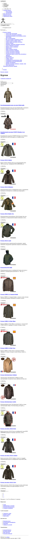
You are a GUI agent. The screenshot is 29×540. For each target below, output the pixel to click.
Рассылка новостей (7, 533)
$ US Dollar (6, 5)
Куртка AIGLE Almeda (6, 160)
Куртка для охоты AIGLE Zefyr (8, 482)
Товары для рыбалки (10, 62)
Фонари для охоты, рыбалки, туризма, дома (16, 63)
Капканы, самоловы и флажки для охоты (15, 44)
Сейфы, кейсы (9, 58)
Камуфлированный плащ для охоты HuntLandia (12, 105)
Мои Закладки (6, 532)
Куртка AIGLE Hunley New (7, 213)
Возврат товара (6, 514)
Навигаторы (9, 48)
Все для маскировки (10, 38)
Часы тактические (10, 64)
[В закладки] (6, 249)
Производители (6, 521)
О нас (4, 504)
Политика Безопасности (8, 506)
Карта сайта (6, 515)
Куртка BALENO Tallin (6, 267)
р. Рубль (5, 6)
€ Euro (5, 3)
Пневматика (9, 56)
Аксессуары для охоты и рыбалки (13, 34)
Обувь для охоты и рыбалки (12, 50)
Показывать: (3, 84)
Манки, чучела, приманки (12, 46)
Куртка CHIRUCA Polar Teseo (8, 348)
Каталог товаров (7, 32)
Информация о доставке (8, 505)
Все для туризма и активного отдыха (14, 39)
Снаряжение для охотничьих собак (14, 60)
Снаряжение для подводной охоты (14, 61)
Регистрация (9, 11)
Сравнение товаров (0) (6, 78)
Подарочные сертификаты (9, 522)
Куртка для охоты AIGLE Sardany (9, 455)
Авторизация (9, 12)
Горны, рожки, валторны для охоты (14, 41)
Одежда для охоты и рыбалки (12, 51)
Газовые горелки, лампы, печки (13, 40)
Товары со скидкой (7, 524)
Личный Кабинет (7, 530)
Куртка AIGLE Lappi (6, 240)
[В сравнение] (7, 249)
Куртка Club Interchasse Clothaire (9, 375)
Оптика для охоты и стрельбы (13, 52)
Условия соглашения (8, 508)
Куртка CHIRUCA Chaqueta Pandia (9, 294)
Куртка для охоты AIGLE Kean (8, 428)
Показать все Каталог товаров (10, 66)
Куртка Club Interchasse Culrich (8, 401)
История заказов (7, 531)
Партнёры (5, 523)
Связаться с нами (7, 513)
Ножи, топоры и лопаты (11, 49)
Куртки (5, 69)
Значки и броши (9, 43)
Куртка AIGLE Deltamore (7, 187)
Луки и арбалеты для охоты (12, 45)
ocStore (7, 537)
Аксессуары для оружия (11, 33)
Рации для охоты (10, 57)
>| (3, 497)
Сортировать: (4, 82)
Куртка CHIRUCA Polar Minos (8, 321)
